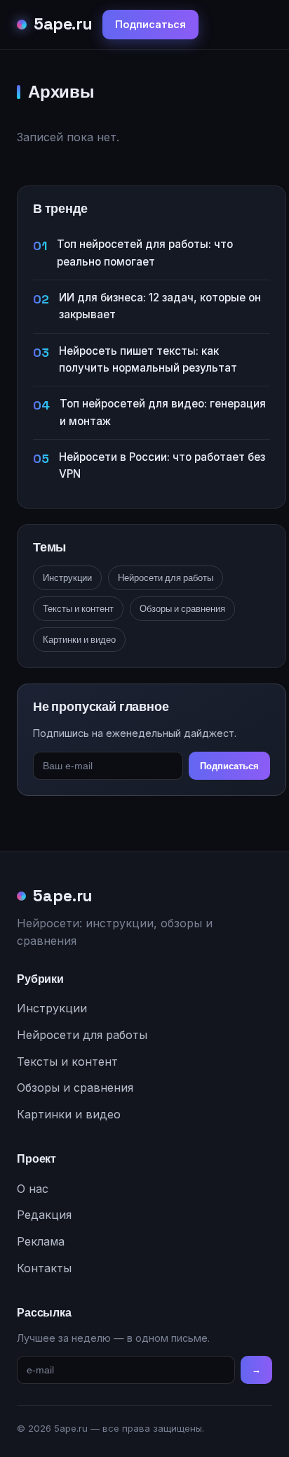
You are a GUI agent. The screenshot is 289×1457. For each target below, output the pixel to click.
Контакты (44, 1268)
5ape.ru (63, 23)
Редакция (44, 1215)
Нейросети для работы (165, 578)
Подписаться (150, 24)
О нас (32, 1189)
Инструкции (67, 578)
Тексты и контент (78, 609)
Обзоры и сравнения (182, 609)
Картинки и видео (79, 640)
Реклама (41, 1241)
